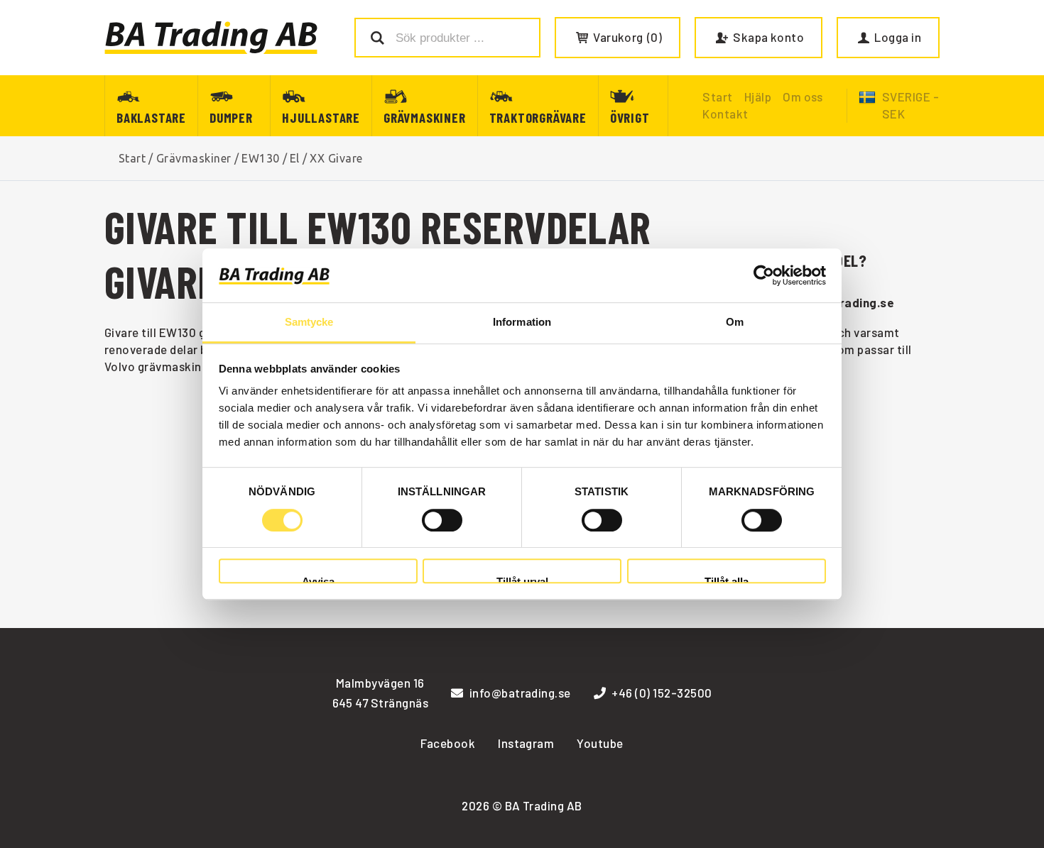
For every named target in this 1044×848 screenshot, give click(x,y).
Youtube (600, 743)
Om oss (803, 96)
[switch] (442, 520)
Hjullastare (321, 117)
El (295, 158)
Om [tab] (735, 322)
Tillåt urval (522, 579)
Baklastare (151, 117)
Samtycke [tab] (309, 322)
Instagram (526, 743)
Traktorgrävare (538, 117)
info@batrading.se (520, 692)
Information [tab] (522, 322)
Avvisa (318, 579)
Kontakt (725, 113)
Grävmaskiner (425, 117)
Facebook (447, 743)
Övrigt (630, 117)
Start (132, 158)
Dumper (231, 117)
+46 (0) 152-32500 (661, 692)
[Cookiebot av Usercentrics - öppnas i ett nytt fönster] (764, 275)
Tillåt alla (727, 579)
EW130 (260, 158)
